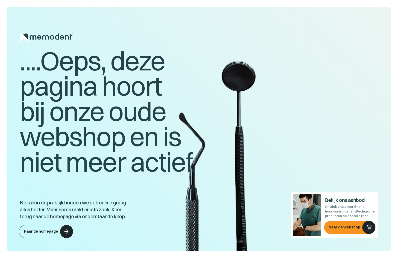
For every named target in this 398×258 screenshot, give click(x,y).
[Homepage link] (109, 37)
